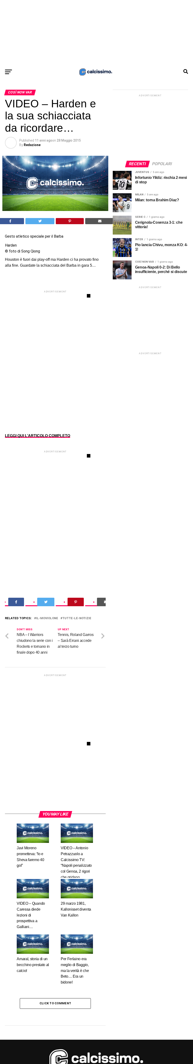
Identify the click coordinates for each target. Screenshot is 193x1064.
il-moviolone (47, 618)
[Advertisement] (96, 33)
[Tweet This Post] (39, 221)
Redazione (32, 145)
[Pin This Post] (70, 221)
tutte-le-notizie (76, 618)
